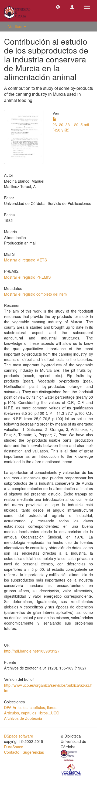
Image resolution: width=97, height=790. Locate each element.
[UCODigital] (71, 769)
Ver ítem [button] (15, 26)
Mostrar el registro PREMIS (27, 277)
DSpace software (18, 736)
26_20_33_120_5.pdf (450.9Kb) (71, 127)
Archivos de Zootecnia (23, 718)
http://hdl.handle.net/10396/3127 (32, 651)
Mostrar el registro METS (25, 260)
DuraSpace (13, 746)
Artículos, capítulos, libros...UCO (31, 712)
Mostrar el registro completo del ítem (35, 294)
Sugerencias (33, 752)
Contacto (11, 752)
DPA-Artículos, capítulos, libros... (32, 707)
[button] (58, 6)
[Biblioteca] (69, 756)
